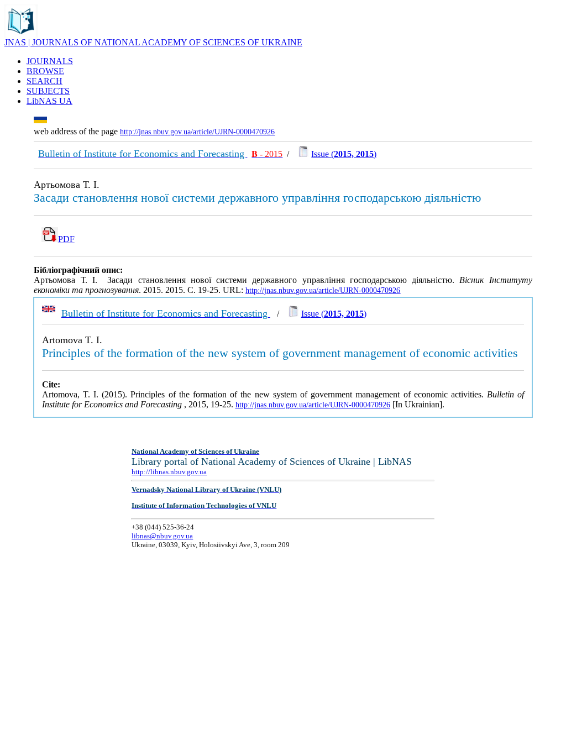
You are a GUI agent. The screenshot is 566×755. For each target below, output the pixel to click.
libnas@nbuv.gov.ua (162, 536)
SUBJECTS (48, 91)
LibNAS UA (49, 101)
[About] (21, 34)
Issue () (343, 154)
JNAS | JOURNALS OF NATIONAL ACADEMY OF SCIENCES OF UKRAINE (153, 42)
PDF (66, 239)
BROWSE (45, 71)
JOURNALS (50, 61)
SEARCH (44, 81)
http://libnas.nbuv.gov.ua (169, 472)
